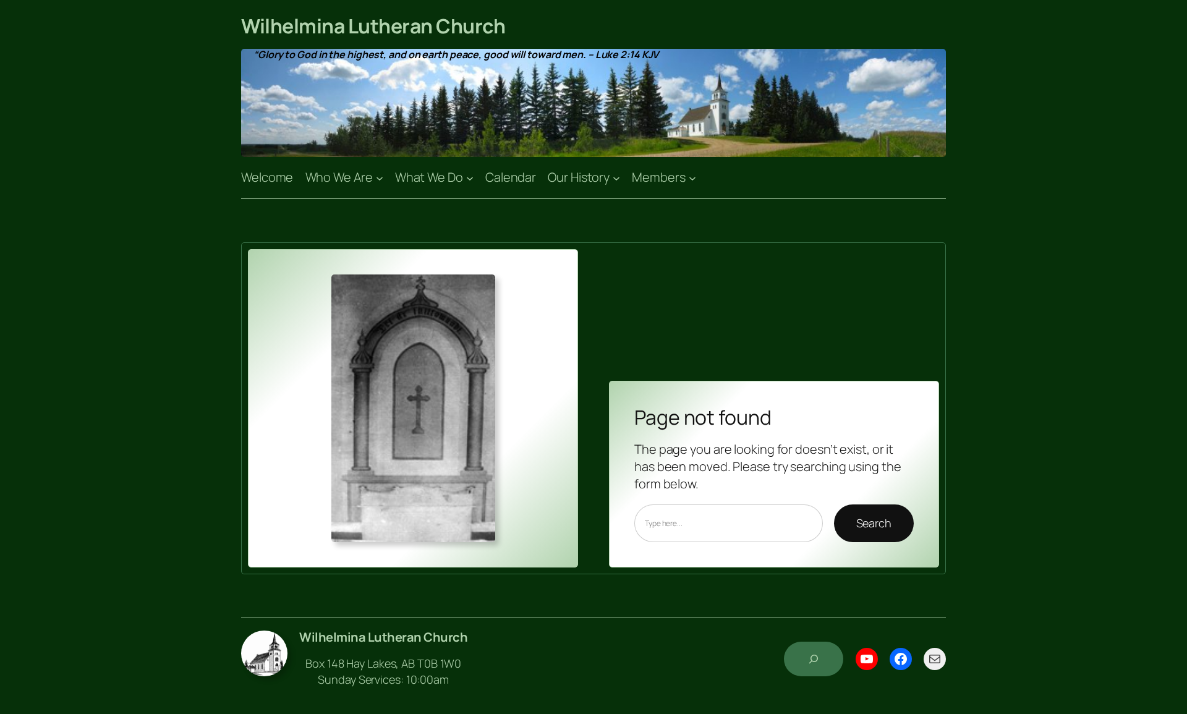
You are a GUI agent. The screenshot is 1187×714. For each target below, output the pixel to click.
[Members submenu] (692, 177)
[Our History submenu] (616, 177)
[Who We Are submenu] (379, 177)
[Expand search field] (813, 659)
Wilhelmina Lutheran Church (373, 26)
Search (873, 523)
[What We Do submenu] (470, 177)
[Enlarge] (479, 290)
